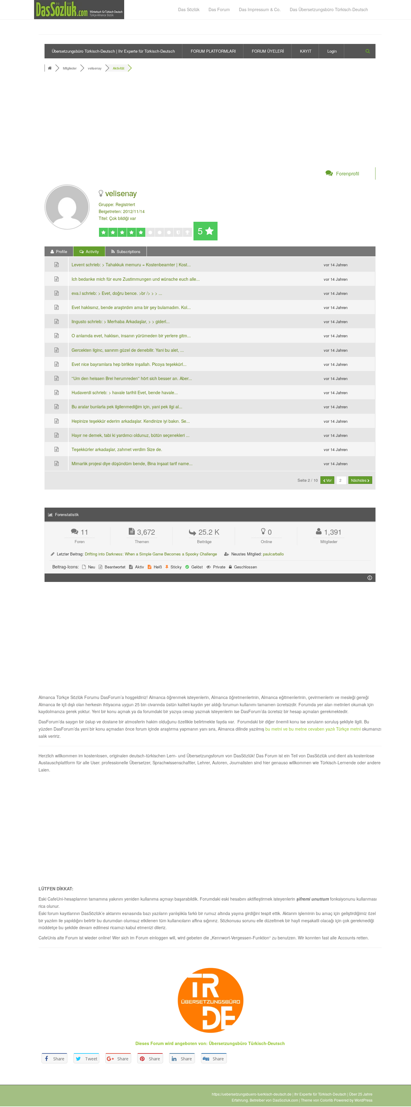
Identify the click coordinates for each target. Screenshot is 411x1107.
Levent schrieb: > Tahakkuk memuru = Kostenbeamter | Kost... (131, 264)
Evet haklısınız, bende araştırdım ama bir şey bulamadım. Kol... (131, 307)
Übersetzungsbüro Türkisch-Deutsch (247, 1043)
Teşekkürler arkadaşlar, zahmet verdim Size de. (117, 449)
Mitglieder (70, 68)
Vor (328, 480)
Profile (61, 251)
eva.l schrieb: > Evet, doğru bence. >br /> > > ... (117, 293)
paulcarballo (273, 554)
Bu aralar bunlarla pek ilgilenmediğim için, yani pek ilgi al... (127, 407)
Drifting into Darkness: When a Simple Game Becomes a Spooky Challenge (151, 554)
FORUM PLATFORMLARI (213, 51)
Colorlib (326, 1099)
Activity (92, 251)
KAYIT (305, 51)
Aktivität (118, 68)
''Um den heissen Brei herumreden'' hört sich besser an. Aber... (132, 378)
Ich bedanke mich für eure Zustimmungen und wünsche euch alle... (136, 279)
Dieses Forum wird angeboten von (170, 1043)
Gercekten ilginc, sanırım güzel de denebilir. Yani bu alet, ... (128, 350)
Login (332, 51)
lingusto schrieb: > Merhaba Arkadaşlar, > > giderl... (121, 321)
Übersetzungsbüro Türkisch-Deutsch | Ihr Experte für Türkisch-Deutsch (113, 51)
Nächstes (359, 480)
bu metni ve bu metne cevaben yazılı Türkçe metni (313, 729)
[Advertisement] (210, 123)
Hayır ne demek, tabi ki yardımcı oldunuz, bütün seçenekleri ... (131, 435)
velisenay (95, 68)
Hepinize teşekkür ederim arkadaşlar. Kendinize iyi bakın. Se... (131, 421)
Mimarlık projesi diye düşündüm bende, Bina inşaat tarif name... (132, 463)
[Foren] (50, 68)
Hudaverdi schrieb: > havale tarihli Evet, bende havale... (125, 392)
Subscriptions (128, 251)
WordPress (363, 1099)
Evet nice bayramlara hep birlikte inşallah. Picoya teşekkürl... (129, 364)
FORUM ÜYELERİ (268, 51)
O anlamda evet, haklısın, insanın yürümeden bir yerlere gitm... (131, 335)
